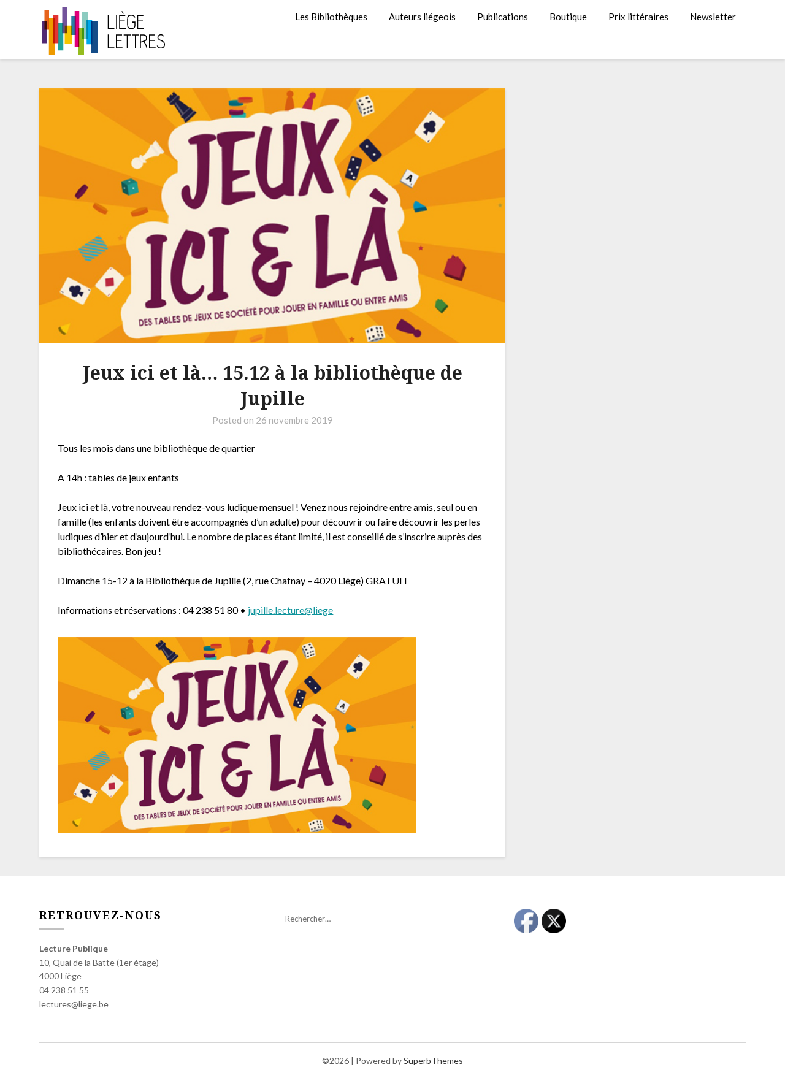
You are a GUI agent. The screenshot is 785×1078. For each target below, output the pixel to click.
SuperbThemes (433, 1060)
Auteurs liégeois (422, 16)
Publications (502, 16)
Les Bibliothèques (331, 16)
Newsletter (713, 16)
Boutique (568, 16)
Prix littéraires (638, 16)
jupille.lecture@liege (290, 610)
